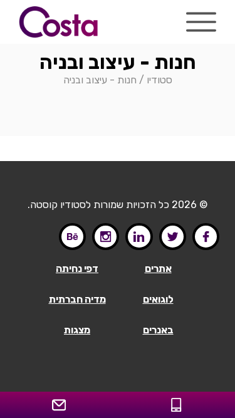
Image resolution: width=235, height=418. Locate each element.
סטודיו (159, 80)
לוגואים (158, 299)
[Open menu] (201, 22)
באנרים (158, 330)
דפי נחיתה (77, 268)
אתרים (158, 268)
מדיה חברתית (77, 299)
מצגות (77, 330)
